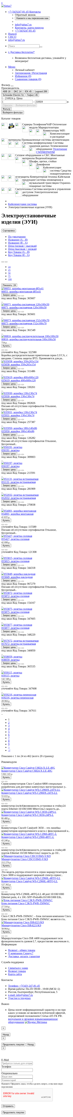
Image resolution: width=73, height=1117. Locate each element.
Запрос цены (9, 295)
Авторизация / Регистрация (31, 73)
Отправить (8, 1106)
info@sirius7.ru (23, 24)
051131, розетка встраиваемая (18, 482)
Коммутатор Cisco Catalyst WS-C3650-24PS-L (27, 815)
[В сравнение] (22, 295)
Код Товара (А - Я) (19, 252)
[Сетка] (6, 261)
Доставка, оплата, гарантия (24, 956)
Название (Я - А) (18, 242)
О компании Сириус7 (20, 953)
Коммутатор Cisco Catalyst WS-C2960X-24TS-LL (29, 792)
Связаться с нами (18, 968)
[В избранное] (19, 295)
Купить (6, 346)
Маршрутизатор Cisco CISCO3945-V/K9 (24, 859)
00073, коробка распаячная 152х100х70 (24, 323)
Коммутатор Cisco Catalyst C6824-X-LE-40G (26, 770)
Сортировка (9, 230)
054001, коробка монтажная (17, 513)
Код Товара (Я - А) (19, 255)
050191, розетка (10, 450)
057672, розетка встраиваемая (18, 643)
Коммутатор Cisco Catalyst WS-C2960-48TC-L (27, 837)
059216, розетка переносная (17, 697)
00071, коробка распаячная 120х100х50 (24, 307)
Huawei (12, 33)
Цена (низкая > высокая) (22, 245)
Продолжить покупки (13, 1044)
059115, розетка (10, 675)
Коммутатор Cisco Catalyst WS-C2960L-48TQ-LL (29, 881)
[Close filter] (12, 85)
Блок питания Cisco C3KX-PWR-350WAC (25, 903)
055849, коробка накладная (17, 577)
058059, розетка (10, 659)
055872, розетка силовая (15, 596)
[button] (21, 52)
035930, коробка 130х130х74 (17, 396)
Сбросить (7, 105)
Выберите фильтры (26, 105)
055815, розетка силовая (15, 561)
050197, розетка (10, 466)
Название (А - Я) (18, 239)
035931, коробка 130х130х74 (17, 415)
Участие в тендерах (19, 998)
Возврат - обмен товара (21, 950)
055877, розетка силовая (15, 627)
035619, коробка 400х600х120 (18, 380)
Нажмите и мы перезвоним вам (32, 18)
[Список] (2, 261)
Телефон (6, 1066)
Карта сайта (15, 974)
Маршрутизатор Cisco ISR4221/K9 (21, 925)
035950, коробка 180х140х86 (17, 431)
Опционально (9, 1073)
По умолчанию (17, 236)
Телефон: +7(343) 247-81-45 (24, 985)
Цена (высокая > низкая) (22, 248)
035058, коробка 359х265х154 (18, 364)
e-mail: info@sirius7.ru (20, 995)
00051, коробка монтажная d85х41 (21, 291)
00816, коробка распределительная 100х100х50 (28, 339)
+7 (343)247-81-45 (25, 30)
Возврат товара (17, 971)
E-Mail (5, 1059)
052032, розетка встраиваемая (18, 498)
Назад (6, 1034)
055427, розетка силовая (15, 539)
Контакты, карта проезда (29, 27)
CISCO (12, 36)
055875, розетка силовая (15, 612)
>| (9, 750)
